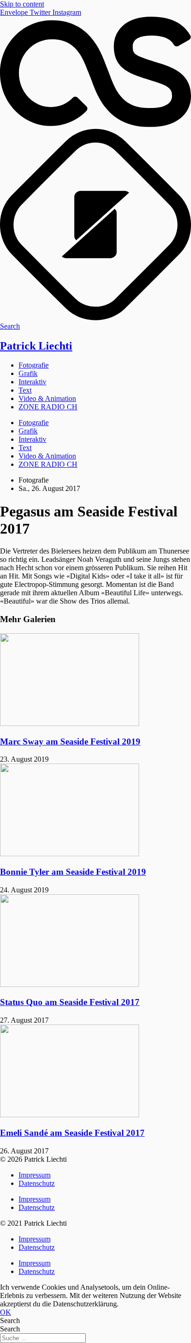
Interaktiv (32, 382)
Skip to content (22, 4)
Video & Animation (47, 398)
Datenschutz (37, 1183)
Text (25, 390)
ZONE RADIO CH (48, 407)
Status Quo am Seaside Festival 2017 (70, 1002)
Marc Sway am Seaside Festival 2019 (70, 741)
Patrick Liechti (36, 346)
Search (10, 1320)
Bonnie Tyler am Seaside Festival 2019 (73, 872)
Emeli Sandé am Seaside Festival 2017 (72, 1133)
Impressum (35, 1175)
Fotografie (34, 365)
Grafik (28, 373)
